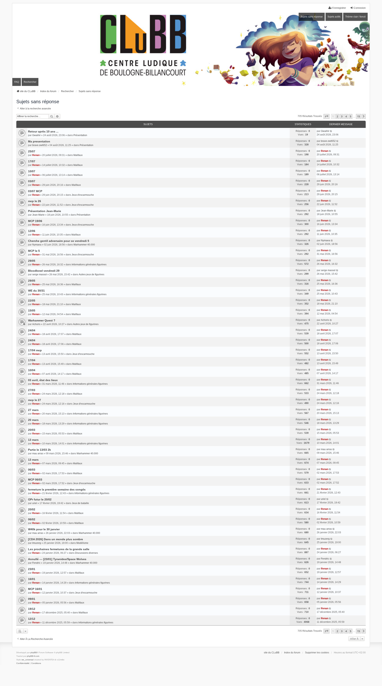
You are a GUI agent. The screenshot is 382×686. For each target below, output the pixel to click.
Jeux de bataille (80, 503)
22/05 (31, 300)
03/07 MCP (35, 191)
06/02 (31, 519)
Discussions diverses (86, 553)
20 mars (33, 419)
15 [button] (358, 116)
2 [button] (337, 116)
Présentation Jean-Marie (44, 211)
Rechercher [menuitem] (30, 82)
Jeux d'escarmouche (83, 195)
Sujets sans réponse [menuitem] (312, 16)
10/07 (31, 171)
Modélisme (82, 543)
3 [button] (341, 116)
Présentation (80, 135)
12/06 (31, 231)
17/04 (31, 360)
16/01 (31, 579)
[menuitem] (22, 663)
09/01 (31, 598)
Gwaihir (36, 135)
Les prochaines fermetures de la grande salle (58, 549)
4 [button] (346, 116)
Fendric (36, 562)
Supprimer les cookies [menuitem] (317, 652)
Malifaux (78, 155)
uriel (34, 503)
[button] (326, 116)
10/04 (31, 370)
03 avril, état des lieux (43, 380)
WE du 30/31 (36, 290)
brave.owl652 (39, 145)
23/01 (31, 569)
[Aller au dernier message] (331, 131)
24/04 (31, 330)
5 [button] (350, 116)
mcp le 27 (34, 400)
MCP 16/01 (35, 589)
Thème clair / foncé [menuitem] (355, 16)
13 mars (33, 439)
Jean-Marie (38, 214)
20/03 (31, 429)
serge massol (39, 274)
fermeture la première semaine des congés (57, 489)
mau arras (37, 453)
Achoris (36, 324)
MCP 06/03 (35, 479)
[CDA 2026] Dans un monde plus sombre (55, 539)
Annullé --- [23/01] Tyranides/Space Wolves (57, 559)
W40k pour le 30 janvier (44, 529)
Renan (36, 155)
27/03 (31, 390)
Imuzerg (36, 543)
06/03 (31, 469)
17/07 (31, 161)
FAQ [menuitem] (16, 82)
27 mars (33, 410)
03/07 (31, 181)
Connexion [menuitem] (360, 8)
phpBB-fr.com (33, 656)
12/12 (31, 618)
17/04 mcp (35, 350)
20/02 (31, 509)
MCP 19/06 (35, 221)
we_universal (27, 660)
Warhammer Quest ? (41, 320)
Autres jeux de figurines (91, 274)
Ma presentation (39, 141)
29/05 (31, 260)
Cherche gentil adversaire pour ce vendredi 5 (58, 240)
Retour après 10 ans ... (43, 131)
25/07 (31, 151)
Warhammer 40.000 (84, 244)
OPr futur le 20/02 (40, 499)
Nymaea (36, 244)
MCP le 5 (34, 250)
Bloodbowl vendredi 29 (43, 270)
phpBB (33, 652)
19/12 (31, 608)
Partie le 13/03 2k (39, 449)
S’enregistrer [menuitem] (339, 8)
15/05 (31, 310)
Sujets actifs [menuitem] (333, 16)
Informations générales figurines (89, 264)
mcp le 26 (34, 201)
